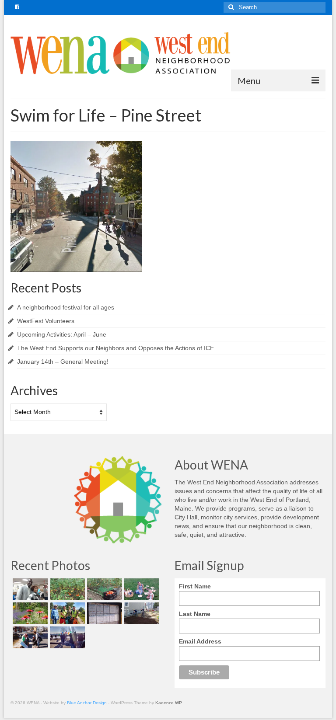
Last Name (194, 613)
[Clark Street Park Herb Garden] (29, 613)
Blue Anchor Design (87, 702)
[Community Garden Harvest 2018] (66, 589)
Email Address (200, 641)
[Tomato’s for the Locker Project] (103, 589)
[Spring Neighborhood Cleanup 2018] (29, 637)
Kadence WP (168, 702)
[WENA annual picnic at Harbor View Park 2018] (140, 589)
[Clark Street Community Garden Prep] (140, 613)
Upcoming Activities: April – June (61, 334)
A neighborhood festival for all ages (65, 307)
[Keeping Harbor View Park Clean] (66, 613)
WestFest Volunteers (45, 320)
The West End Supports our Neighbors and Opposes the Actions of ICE (115, 347)
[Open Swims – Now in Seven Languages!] (103, 613)
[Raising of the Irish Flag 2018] (66, 637)
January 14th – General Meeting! (62, 361)
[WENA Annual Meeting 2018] (29, 589)
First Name (195, 586)
